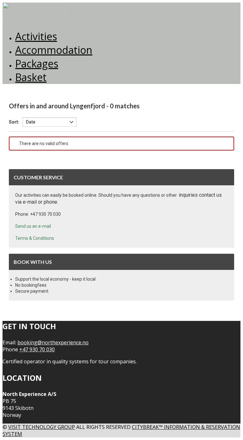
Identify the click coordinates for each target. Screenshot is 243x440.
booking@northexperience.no (53, 342)
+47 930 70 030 (37, 349)
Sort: (14, 121)
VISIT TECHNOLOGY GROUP (41, 427)
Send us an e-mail (33, 226)
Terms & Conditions (34, 238)
